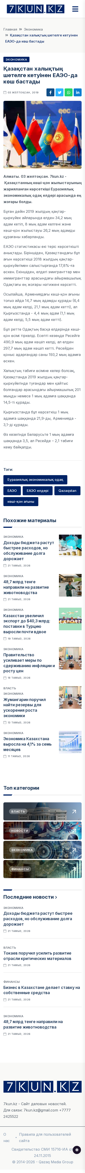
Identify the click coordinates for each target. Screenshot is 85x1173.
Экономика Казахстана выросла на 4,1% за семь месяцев (27, 744)
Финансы (11, 981)
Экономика (33, 29)
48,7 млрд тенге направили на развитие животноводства (26, 587)
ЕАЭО (12, 490)
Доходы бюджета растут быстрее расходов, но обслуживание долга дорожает (38, 919)
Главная (10, 29)
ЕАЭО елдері (38, 490)
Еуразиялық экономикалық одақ (35, 479)
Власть (9, 688)
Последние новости (28, 897)
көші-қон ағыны (20, 501)
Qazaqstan (67, 490)
